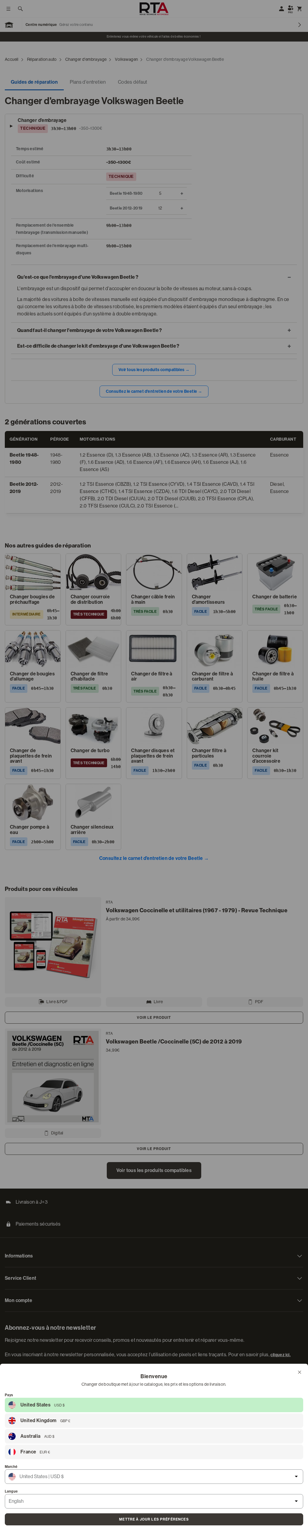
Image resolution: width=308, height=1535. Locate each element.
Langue (11, 1491)
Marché (11, 1467)
